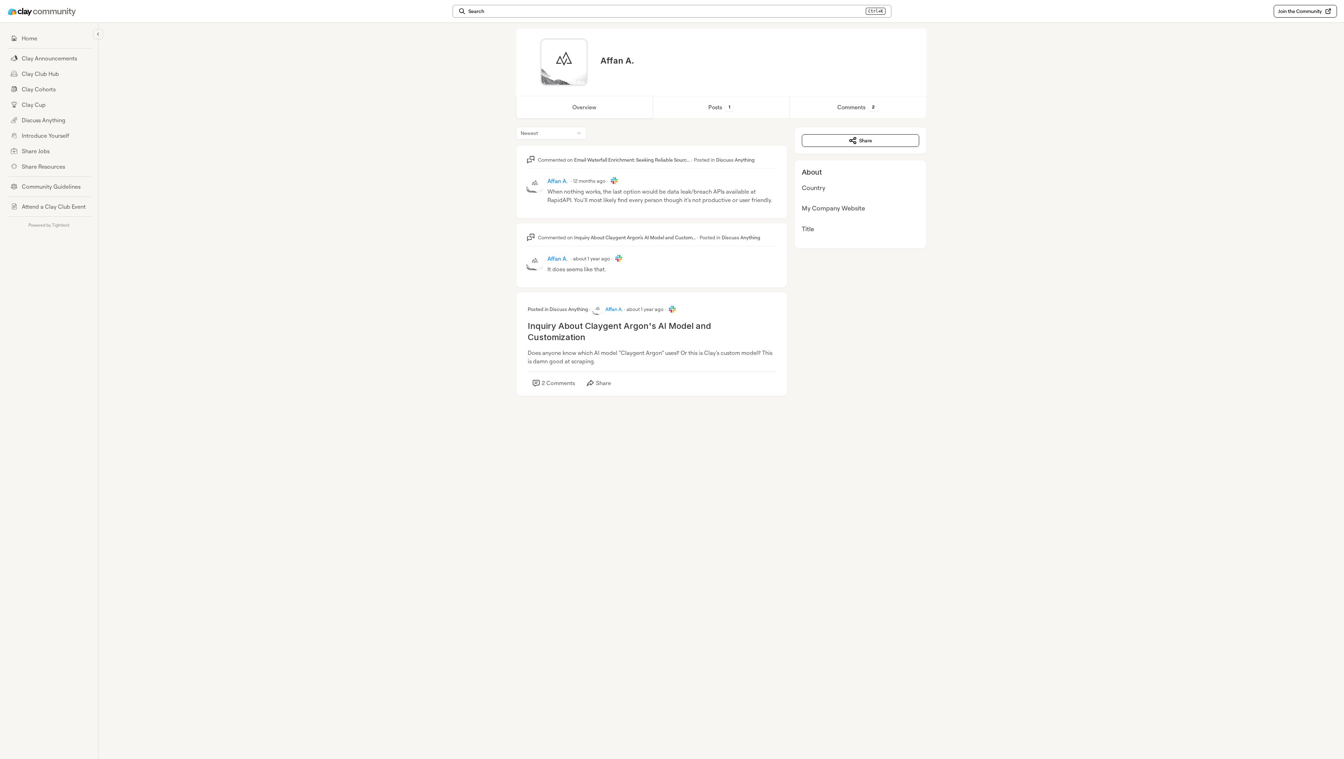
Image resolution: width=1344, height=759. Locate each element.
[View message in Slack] (614, 181)
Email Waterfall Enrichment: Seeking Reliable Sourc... (632, 160)
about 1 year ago (591, 258)
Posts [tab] (719, 107)
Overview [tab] (584, 107)
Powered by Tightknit (49, 225)
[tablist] (721, 107)
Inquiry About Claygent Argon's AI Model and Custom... (635, 237)
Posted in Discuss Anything (558, 309)
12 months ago (589, 181)
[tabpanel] (721, 268)
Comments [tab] (856, 107)
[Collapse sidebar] (98, 34)
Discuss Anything (735, 160)
